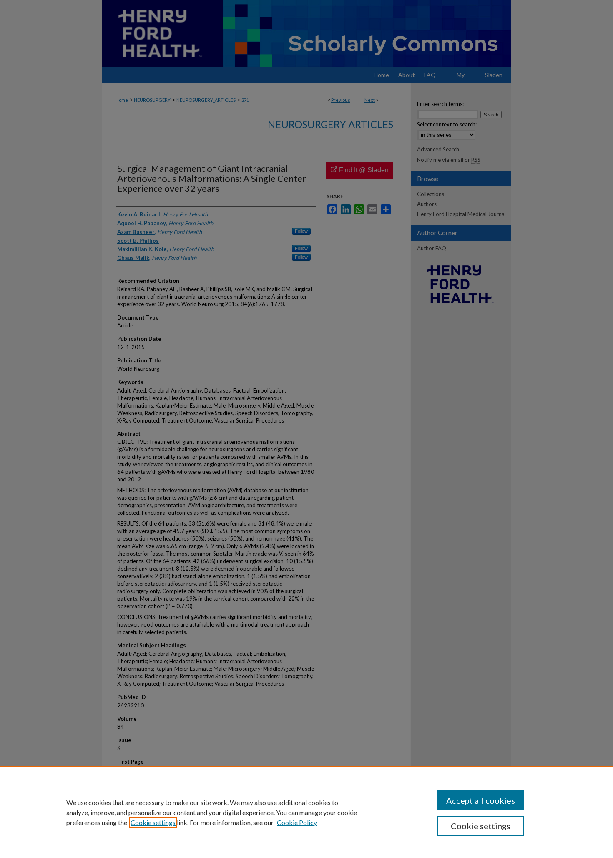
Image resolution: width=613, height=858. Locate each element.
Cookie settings (153, 822)
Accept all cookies (480, 800)
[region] (306, 812)
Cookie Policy (297, 822)
